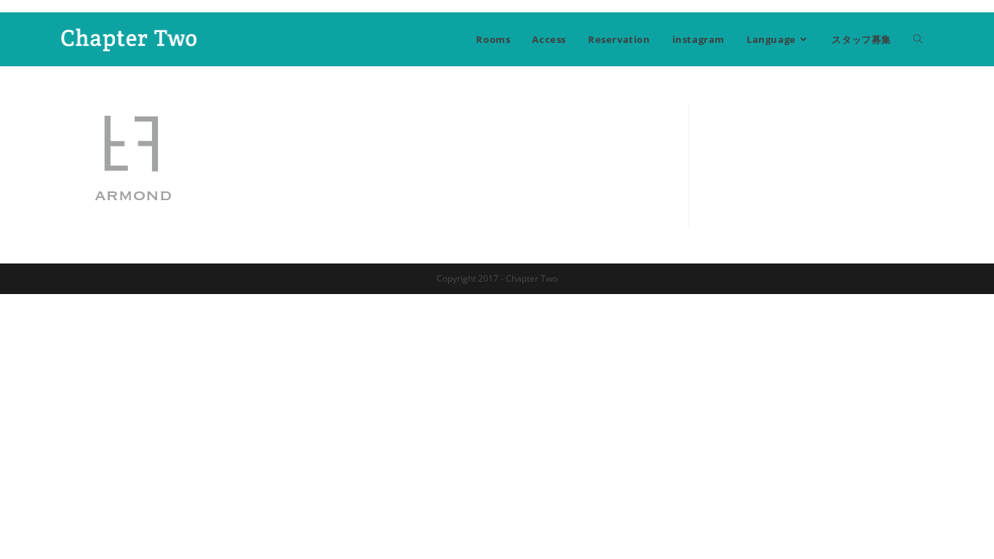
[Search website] (918, 39)
